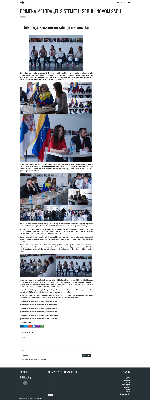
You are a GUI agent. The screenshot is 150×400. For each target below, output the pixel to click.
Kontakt (128, 379)
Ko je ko (128, 377)
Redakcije (128, 391)
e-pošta (23, 337)
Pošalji (86, 356)
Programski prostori (125, 380)
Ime (22, 344)
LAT (121, 2)
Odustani (25, 356)
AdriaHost (41, 398)
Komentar (24, 350)
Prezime (50, 389)
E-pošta (50, 377)
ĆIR (118, 2)
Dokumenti (127, 389)
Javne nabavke (127, 386)
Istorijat (128, 382)
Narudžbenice (127, 387)
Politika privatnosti (125, 384)
